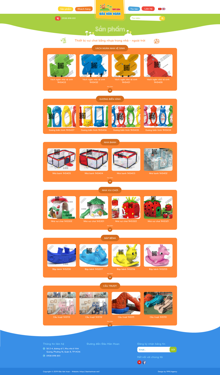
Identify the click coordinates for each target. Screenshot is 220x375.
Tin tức (134, 8)
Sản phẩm (65, 8)
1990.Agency (171, 371)
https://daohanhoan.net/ (90, 371)
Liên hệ (148, 8)
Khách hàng (84, 8)
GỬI (173, 349)
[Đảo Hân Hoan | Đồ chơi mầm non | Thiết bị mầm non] (110, 11)
